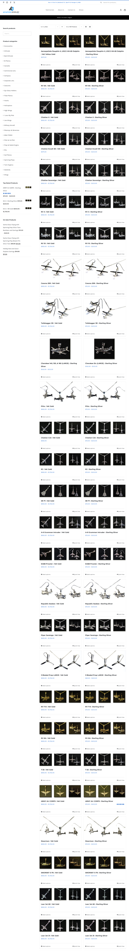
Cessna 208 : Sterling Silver (96, 283)
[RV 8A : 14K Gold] (61, 728)
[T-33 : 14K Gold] (61, 760)
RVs (5, 150)
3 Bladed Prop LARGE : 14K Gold (54, 675)
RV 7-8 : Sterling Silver (94, 707)
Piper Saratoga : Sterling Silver (98, 635)
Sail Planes (8, 155)
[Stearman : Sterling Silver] (105, 827)
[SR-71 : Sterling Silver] (105, 491)
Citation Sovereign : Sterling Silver (99, 180)
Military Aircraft (9, 125)
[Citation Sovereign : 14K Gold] (61, 170)
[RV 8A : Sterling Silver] (105, 728)
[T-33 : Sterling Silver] (105, 760)
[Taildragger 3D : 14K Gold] (61, 309)
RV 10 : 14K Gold (47, 243)
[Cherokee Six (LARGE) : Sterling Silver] (105, 349)
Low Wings (7, 120)
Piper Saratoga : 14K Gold (51, 635)
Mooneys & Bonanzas (11, 130)
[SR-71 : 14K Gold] (61, 491)
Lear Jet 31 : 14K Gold (50, 936)
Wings (6, 175)
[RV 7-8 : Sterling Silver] (105, 696)
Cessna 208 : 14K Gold (50, 283)
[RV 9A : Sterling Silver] (105, 76)
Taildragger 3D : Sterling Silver (98, 323)
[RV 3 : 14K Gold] (61, 202)
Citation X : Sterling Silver (96, 117)
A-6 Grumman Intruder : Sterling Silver (101, 532)
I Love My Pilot (9, 115)
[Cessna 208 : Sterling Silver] (105, 269)
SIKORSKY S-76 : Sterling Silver (98, 873)
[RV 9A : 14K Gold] (61, 76)
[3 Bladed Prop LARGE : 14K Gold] (61, 661)
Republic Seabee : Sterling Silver (99, 604)
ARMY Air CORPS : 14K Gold (52, 801)
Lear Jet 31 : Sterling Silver (96, 936)
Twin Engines (8, 165)
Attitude (7, 51)
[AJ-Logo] (11, 7)
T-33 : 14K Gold (47, 770)
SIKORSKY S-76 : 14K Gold (51, 873)
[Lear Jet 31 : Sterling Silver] (105, 926)
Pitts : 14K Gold (47, 406)
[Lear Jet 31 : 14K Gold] (61, 926)
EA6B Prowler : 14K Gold (51, 564)
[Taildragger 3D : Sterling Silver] (105, 309)
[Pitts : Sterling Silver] (105, 392)
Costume (7, 86)
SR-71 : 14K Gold (47, 501)
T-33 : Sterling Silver (93, 770)
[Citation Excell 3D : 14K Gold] (61, 139)
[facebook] (10, 2)
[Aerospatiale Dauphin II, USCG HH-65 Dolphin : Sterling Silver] (105, 41)
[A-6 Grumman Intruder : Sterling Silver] (105, 522)
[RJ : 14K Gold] (61, 459)
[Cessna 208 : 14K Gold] (61, 269)
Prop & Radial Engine (11, 145)
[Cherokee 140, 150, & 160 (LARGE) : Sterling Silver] (61, 349)
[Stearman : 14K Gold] (61, 827)
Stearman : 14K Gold (49, 841)
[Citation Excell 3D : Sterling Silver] (105, 139)
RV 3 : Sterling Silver (93, 212)
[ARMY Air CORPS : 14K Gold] (61, 791)
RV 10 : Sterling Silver (94, 243)
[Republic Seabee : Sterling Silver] (105, 589)
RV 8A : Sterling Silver (94, 738)
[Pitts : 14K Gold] (61, 392)
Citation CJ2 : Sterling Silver (97, 438)
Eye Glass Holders (10, 90)
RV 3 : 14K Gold (47, 212)
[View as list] (90, 27)
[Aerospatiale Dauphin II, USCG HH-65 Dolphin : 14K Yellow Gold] (61, 41)
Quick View (77, 65)
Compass (7, 76)
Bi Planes (7, 61)
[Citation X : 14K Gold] (61, 107)
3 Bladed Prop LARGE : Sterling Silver (101, 675)
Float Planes (8, 96)
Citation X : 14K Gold (49, 117)
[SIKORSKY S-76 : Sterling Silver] (105, 862)
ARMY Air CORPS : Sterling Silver (99, 801)
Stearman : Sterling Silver (96, 841)
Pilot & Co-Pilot (9, 140)
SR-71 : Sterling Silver (94, 501)
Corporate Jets (9, 81)
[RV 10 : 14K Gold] (61, 233)
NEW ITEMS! (8, 135)
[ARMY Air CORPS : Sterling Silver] (105, 791)
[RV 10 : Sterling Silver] (105, 233)
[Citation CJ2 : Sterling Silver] (105, 428)
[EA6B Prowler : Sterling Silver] (105, 554)
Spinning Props (9, 160)
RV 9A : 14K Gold (48, 86)
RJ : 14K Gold (46, 469)
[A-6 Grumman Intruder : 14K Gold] (61, 522)
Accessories (8, 46)
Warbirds (7, 170)
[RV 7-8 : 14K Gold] (61, 696)
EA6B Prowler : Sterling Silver (97, 564)
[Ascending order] (62, 27)
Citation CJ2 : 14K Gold (50, 438)
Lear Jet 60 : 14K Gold (50, 904)
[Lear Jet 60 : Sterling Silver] (105, 894)
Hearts (6, 100)
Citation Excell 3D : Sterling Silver (99, 149)
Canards (7, 66)
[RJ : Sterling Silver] (105, 459)
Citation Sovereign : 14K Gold (53, 180)
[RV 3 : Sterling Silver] (105, 202)
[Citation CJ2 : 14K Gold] (61, 428)
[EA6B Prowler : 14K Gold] (61, 554)
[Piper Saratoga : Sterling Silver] (105, 625)
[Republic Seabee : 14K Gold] (61, 589)
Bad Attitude (8, 56)
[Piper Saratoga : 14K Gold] (61, 625)
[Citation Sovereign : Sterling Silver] (105, 170)
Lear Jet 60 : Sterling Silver (96, 904)
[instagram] (7, 2)
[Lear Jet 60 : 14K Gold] (61, 894)
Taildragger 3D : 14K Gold (51, 323)
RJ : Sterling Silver (93, 469)
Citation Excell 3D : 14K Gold (53, 149)
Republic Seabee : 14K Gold (52, 604)
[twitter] (14, 2)
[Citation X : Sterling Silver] (105, 107)
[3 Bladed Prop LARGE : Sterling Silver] (105, 661)
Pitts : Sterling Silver (94, 406)
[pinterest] (3, 2)
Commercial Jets (10, 71)
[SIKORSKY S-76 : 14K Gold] (61, 862)
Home (59, 17)
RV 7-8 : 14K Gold (48, 707)
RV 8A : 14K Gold (48, 738)
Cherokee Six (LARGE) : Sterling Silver (101, 363)
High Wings (8, 110)
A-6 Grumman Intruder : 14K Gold (55, 532)
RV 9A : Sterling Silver (94, 86)
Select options (46, 65)
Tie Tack (64, 17)
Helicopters (8, 105)
